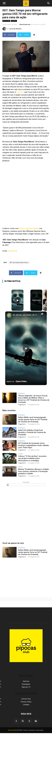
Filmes (13, 21)
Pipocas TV (26, 687)
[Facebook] (16, 721)
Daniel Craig (23, 228)
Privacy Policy (26, 701)
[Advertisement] (26, 577)
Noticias (6, 21)
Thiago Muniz (22, 404)
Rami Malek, (34, 228)
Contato (26, 704)
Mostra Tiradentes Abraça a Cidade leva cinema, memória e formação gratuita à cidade (33, 471)
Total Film (20, 92)
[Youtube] (35, 721)
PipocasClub (12, 730)
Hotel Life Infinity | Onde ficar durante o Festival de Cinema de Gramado (32, 432)
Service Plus (26, 699)
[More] (34, 34)
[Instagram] (22, 721)
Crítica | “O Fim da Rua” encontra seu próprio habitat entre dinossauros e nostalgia (32, 458)
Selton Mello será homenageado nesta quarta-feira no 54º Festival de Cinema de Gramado (32, 419)
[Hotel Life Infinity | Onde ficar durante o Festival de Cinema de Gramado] (9, 432)
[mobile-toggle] (4, 3)
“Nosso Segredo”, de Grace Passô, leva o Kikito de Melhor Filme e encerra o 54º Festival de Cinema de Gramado (33, 399)
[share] (42, 314)
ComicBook (12, 251)
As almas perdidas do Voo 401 (26, 315)
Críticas (20, 453)
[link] (9, 315)
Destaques (21, 393)
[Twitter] (29, 721)
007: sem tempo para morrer (19, 262)
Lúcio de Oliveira (15, 29)
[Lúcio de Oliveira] (4, 29)
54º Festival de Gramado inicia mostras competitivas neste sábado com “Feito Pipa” (33, 445)
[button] (48, 3)
